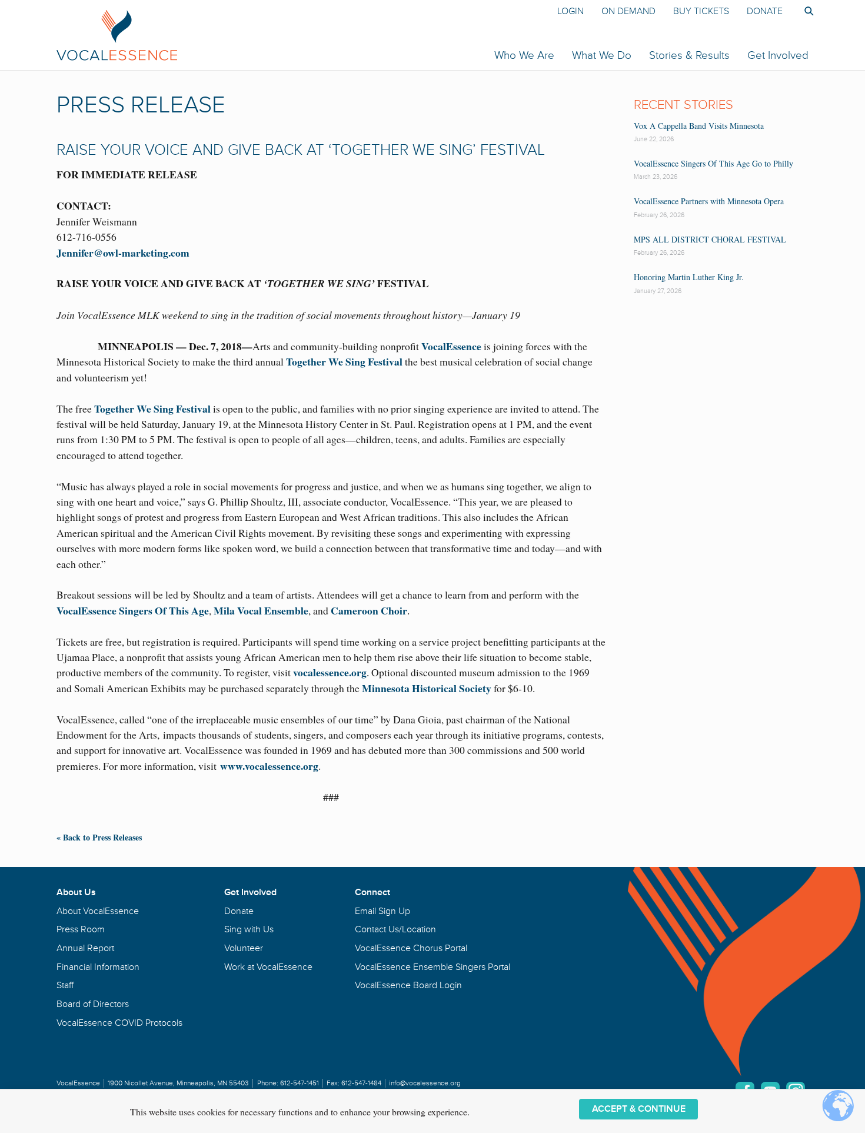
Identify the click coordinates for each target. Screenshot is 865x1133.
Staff (65, 985)
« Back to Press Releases (99, 837)
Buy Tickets (701, 11)
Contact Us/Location (395, 929)
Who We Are (524, 55)
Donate (765, 11)
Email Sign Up (382, 911)
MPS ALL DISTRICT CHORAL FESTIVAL (710, 239)
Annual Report (85, 948)
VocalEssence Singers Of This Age (132, 610)
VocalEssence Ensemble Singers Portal (432, 967)
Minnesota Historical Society (426, 688)
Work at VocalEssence (268, 967)
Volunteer (243, 948)
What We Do (601, 55)
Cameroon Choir (369, 610)
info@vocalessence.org (425, 1083)
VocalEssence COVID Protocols (119, 1023)
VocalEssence (451, 346)
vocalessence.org (329, 672)
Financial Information (97, 967)
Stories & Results (689, 55)
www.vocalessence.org (269, 765)
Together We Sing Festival (344, 361)
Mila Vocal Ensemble (261, 610)
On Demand (628, 11)
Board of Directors (92, 1004)
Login (570, 11)
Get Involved (778, 55)
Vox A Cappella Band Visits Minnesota (699, 125)
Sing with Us (249, 929)
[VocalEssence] (272, 34)
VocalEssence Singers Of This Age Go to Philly (713, 163)
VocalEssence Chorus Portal (411, 948)
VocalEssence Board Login (408, 985)
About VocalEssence (97, 911)
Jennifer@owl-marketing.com (122, 252)
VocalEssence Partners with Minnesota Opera (709, 201)
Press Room (80, 929)
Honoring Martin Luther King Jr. (689, 277)
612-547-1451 (299, 1083)
